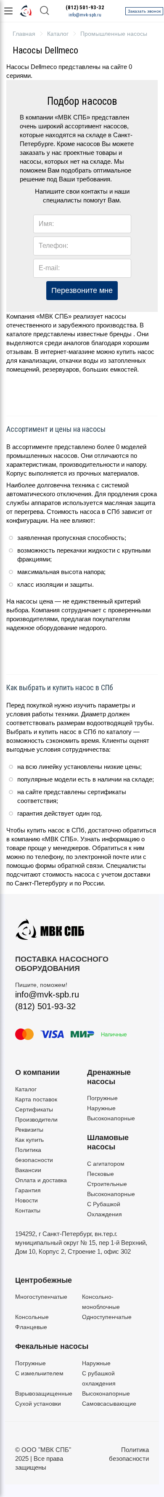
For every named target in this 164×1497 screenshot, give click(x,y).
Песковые (100, 1173)
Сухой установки (38, 1403)
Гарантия (28, 1190)
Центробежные (43, 1280)
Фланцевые (31, 1327)
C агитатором (105, 1163)
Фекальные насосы (51, 1346)
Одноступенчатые (107, 1317)
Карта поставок (36, 1099)
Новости (26, 1200)
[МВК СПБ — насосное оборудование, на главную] (26, 11)
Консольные (32, 1317)
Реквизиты (29, 1129)
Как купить (29, 1139)
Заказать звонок (144, 11)
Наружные (101, 1108)
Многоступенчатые (41, 1296)
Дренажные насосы (109, 1077)
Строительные (107, 1184)
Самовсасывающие (109, 1403)
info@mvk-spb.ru (85, 15)
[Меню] (8, 11)
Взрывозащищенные (43, 1393)
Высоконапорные (111, 1118)
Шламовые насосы (108, 1142)
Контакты (27, 1210)
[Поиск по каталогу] (44, 11)
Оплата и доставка (41, 1180)
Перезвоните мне (82, 290)
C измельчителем (39, 1373)
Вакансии (28, 1170)
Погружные (102, 1098)
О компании (37, 1072)
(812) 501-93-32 (85, 8)
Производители (36, 1119)
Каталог (26, 1089)
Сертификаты (34, 1109)
